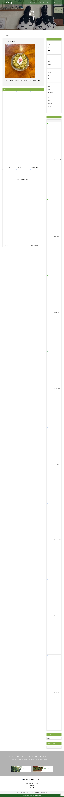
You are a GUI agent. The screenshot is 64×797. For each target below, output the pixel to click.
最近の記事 (50, 120)
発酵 (48, 78)
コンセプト (27, 792)
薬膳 (48, 75)
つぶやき (49, 111)
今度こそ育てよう (57, 692)
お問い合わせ (36, 792)
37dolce (49, 50)
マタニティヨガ (50, 100)
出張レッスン (50, 41)
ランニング (49, 64)
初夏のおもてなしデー (22, 167)
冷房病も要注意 (6, 245)
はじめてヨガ (50, 72)
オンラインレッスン (51, 83)
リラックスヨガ (50, 69)
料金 (59, 2)
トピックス (58, 120)
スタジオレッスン (50, 55)
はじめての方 (42, 2)
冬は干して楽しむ (7, 167)
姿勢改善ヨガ (50, 97)
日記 (48, 47)
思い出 (49, 44)
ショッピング (50, 106)
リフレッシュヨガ (50, 92)
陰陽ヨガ (49, 89)
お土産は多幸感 (56, 312)
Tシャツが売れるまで (57, 388)
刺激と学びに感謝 (57, 236)
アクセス (31, 792)
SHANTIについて (35, 2)
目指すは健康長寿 (34, 245)
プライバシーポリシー (43, 792)
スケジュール (22, 792)
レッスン (47, 2)
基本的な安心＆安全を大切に (23, 179)
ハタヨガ (49, 86)
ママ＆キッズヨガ (50, 103)
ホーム (29, 2)
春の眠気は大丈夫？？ (35, 167)
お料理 (49, 61)
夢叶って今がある (57, 464)
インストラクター (54, 2)
